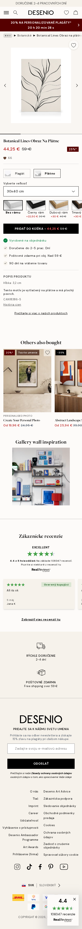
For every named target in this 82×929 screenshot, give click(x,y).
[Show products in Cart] (75, 13)
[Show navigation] (6, 13)
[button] (63, 910)
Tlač (35, 798)
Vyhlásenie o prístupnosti (20, 828)
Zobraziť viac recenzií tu (41, 619)
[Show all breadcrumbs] (7, 36)
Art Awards (30, 847)
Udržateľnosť (29, 820)
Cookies (49, 825)
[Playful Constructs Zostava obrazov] (41, 476)
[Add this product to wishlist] (74, 45)
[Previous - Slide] (5, 85)
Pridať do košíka (41, 229)
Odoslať (41, 763)
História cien (12, 304)
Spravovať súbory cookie (61, 855)
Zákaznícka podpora (58, 798)
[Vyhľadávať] (15, 13)
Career (33, 813)
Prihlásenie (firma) (25, 854)
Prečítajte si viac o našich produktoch (41, 313)
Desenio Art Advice (57, 791)
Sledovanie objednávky (60, 806)
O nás (34, 791)
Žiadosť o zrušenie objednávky (56, 845)
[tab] (10, 132)
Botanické (24, 35)
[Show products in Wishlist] (66, 13)
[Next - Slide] (77, 85)
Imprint (33, 806)
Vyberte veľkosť (15, 183)
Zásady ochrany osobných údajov (51, 773)
